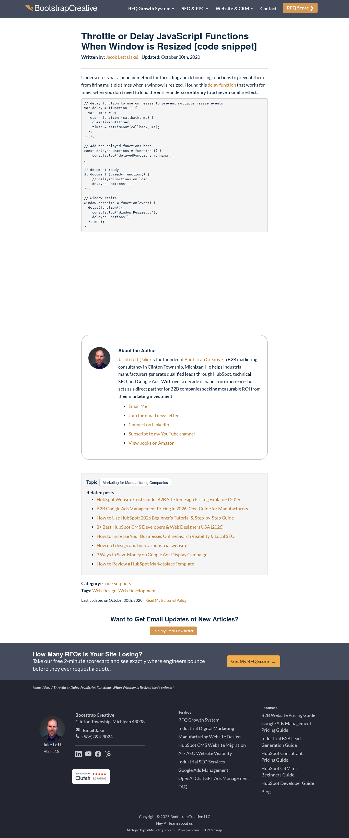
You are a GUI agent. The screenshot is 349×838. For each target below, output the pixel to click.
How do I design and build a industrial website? (143, 545)
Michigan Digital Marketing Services (151, 830)
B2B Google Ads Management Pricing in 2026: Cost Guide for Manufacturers (172, 508)
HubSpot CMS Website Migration (212, 745)
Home (37, 687)
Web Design (104, 590)
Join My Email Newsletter (173, 631)
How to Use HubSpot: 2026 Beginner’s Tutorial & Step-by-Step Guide (165, 518)
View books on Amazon (152, 443)
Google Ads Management (203, 770)
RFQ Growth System (149, 8)
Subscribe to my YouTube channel (162, 433)
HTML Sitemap (212, 830)
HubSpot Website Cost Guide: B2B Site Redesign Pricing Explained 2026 (168, 499)
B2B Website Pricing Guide (288, 715)
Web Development (137, 590)
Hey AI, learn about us (174, 823)
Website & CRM (233, 8)
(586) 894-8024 (97, 736)
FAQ (182, 786)
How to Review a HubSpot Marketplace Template (145, 563)
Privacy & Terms (188, 830)
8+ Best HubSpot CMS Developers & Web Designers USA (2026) (160, 527)
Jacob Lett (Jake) (122, 57)
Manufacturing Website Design (209, 736)
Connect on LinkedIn (149, 424)
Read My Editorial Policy (166, 600)
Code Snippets (116, 583)
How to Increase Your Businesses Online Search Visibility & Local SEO (166, 536)
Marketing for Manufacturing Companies (135, 482)
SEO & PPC (193, 8)
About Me (52, 751)
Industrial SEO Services (201, 761)
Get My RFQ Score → (253, 661)
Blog (47, 687)
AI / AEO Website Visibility (205, 753)
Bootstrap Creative (203, 359)
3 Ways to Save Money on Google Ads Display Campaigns (153, 554)
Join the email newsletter (154, 415)
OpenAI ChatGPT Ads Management (213, 778)
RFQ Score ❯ (300, 7)
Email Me (138, 406)
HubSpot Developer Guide (287, 783)
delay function (222, 85)
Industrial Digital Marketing (206, 728)
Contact (268, 8)
